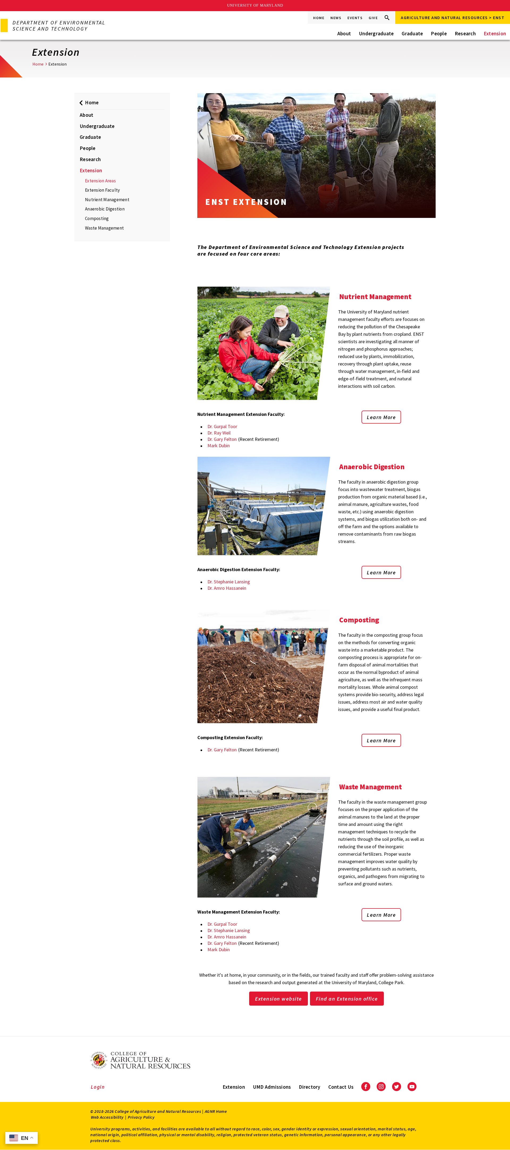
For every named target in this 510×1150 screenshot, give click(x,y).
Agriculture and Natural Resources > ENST (452, 17)
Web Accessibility (107, 1117)
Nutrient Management (107, 200)
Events (355, 17)
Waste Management (104, 228)
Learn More (381, 417)
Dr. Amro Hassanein (226, 588)
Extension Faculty (102, 190)
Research (465, 33)
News (335, 17)
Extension (495, 33)
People (439, 33)
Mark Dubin (218, 445)
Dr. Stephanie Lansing (228, 582)
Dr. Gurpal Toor (222, 426)
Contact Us (341, 1087)
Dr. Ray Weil (219, 433)
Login (98, 1087)
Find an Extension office (347, 998)
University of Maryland (255, 5)
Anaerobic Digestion (105, 209)
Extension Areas (100, 181)
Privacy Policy (141, 1117)
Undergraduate (376, 33)
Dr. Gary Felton (222, 439)
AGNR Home (216, 1111)
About (344, 33)
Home (318, 17)
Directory (309, 1087)
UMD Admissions (272, 1087)
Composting (97, 218)
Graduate (412, 33)
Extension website (278, 998)
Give (373, 17)
